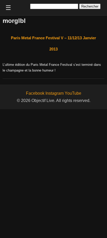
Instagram (54, 93)
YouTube (73, 93)
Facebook (35, 93)
